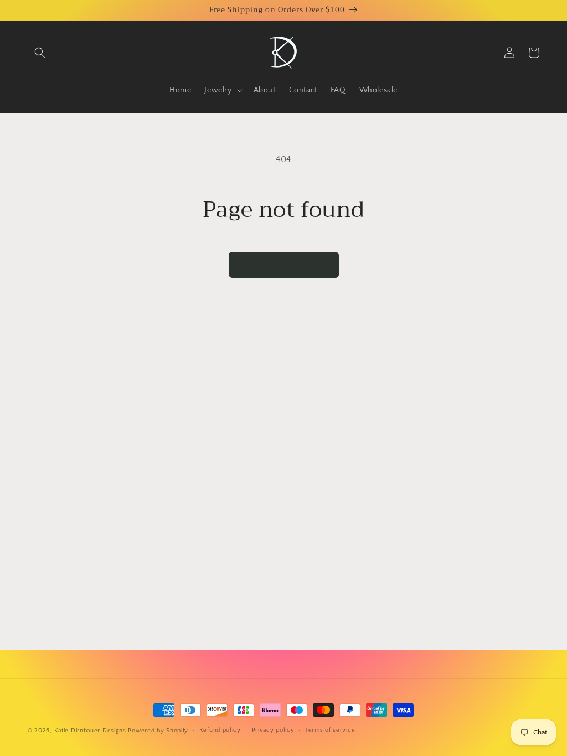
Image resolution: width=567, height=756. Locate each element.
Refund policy (220, 730)
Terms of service (330, 730)
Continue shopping (283, 264)
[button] (40, 52)
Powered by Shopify (158, 730)
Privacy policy (273, 730)
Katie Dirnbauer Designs (90, 730)
